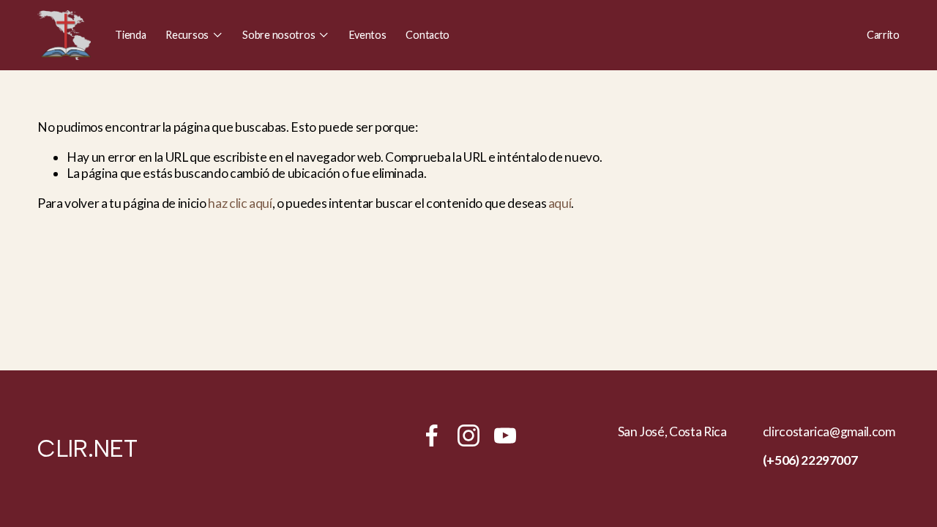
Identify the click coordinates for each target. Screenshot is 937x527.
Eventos (368, 35)
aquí (560, 203)
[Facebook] (432, 435)
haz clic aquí (240, 203)
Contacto (427, 35)
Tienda (130, 35)
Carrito (883, 35)
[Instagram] (468, 435)
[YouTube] (505, 435)
